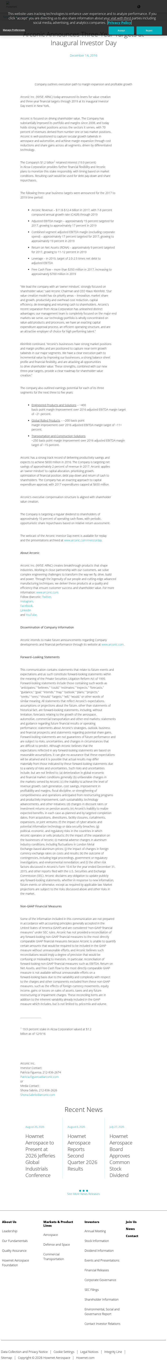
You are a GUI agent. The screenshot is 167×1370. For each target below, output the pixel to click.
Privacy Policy (119, 22)
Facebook (26, 606)
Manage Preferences (14, 29)
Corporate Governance (100, 1280)
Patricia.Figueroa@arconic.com (39, 1077)
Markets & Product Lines (58, 1223)
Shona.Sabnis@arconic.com (37, 1095)
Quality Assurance (14, 1250)
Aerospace (50, 1235)
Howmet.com (85, 1358)
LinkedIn (25, 610)
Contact (132, 1236)
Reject (149, 30)
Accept (121, 30)
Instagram (26, 601)
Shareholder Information (102, 1299)
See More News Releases (83, 1194)
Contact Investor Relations (102, 1324)
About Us (9, 1222)
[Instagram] (162, 1357)
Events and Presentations (102, 1260)
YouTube (31, 615)
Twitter (46, 597)
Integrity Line (113, 1352)
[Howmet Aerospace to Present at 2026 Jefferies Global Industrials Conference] (41, 1148)
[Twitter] (139, 1357)
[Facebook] (147, 1357)
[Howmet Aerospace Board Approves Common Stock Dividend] (125, 1148)
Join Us (131, 1222)
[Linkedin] (154, 1357)
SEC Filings (92, 1290)
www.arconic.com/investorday (83, 540)
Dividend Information (99, 1250)
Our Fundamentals (15, 1241)
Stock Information (97, 1241)
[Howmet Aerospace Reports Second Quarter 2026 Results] (83, 1148)
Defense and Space (56, 1244)
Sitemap (6, 1358)
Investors (92, 1222)
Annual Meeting (95, 1231)
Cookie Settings (64, 1352)
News (130, 1229)
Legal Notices (89, 1352)
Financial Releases (97, 1270)
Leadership (9, 1231)
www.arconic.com (47, 592)
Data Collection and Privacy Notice (24, 1352)
